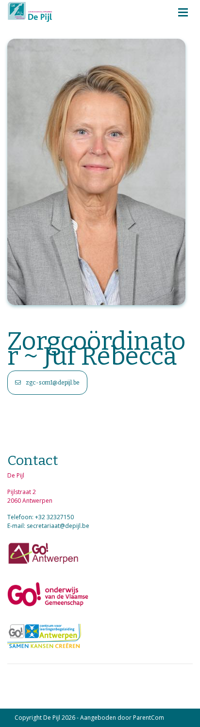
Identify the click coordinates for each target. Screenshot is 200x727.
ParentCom (148, 717)
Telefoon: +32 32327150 (40, 517)
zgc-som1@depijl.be (52, 382)
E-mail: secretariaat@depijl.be (48, 526)
